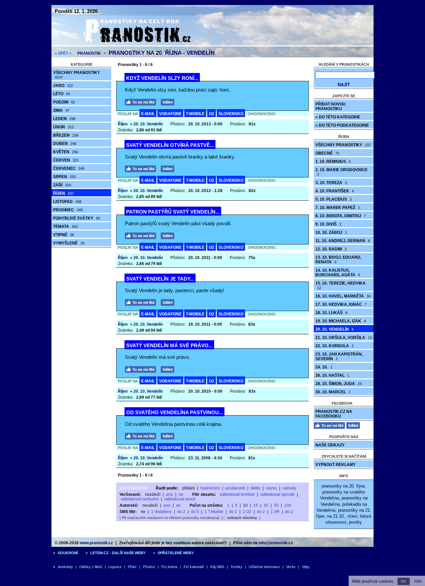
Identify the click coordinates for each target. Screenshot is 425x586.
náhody (289, 488)
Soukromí (68, 553)
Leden (64, 118)
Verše (291, 567)
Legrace (115, 567)
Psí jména (169, 567)
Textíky (236, 567)
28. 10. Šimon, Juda (338, 383)
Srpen (64, 176)
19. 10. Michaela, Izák (340, 321)
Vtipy (306, 567)
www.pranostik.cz (96, 543)
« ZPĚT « (63, 53)
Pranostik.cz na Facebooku (333, 414)
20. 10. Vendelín (334, 329)
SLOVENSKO (230, 113)
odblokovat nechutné (140, 499)
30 (266, 505)
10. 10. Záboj (331, 232)
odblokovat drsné (180, 499)
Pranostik (89, 53)
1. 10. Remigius (333, 161)
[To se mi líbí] (142, 101)
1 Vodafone (161, 511)
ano (169, 494)
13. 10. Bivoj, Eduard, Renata (338, 259)
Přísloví (149, 567)
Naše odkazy (330, 445)
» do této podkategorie (342, 125)
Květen (65, 152)
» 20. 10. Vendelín (146, 124)
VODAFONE (170, 113)
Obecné (327, 153)
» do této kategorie (337, 117)
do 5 (195, 511)
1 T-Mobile (214, 511)
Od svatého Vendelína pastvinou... (174, 412)
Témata (65, 226)
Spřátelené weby (176, 553)
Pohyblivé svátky (76, 218)
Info (418, 581)
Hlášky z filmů (90, 567)
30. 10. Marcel (333, 392)
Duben (64, 143)
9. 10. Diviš (328, 224)
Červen (66, 160)
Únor (63, 127)
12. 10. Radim (331, 249)
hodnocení (210, 488)
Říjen (63, 193)
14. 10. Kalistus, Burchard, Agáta (337, 272)
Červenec (68, 168)
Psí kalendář (194, 567)
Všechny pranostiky (76, 74)
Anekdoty (65, 567)
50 (276, 505)
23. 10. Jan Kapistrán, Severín (339, 356)
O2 (211, 113)
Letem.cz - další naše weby (117, 553)
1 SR (275, 511)
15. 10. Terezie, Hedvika (340, 285)
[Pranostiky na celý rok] (129, 43)
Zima (61, 110)
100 (287, 505)
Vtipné (63, 234)
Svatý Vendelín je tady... (160, 279)
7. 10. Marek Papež (337, 207)
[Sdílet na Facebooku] (169, 101)
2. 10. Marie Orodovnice (341, 171)
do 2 (181, 511)
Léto (61, 94)
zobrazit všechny (242, 518)
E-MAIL (148, 113)
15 (255, 505)
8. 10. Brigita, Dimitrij (340, 216)
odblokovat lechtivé (237, 494)
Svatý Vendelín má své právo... (169, 345)
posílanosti (235, 488)
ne (181, 494)
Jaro (63, 85)
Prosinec (68, 210)
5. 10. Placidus (333, 199)
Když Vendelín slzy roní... (162, 78)
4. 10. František (334, 191)
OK (403, 581)
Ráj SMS (217, 567)
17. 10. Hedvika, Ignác (341, 304)
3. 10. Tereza (331, 182)
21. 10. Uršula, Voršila (343, 337)
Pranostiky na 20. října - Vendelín (161, 53)
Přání (132, 567)
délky (255, 488)
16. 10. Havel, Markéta (343, 296)
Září (62, 185)
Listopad (67, 201)
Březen (65, 135)
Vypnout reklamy (335, 464)
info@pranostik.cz (276, 543)
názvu (271, 488)
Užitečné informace (264, 567)
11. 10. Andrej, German (342, 240)
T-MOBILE (195, 113)
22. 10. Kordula (334, 346)
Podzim (64, 102)
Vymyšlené (68, 243)
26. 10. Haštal (332, 375)
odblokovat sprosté (277, 494)
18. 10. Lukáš (331, 312)
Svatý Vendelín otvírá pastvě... (170, 145)
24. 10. (323, 367)
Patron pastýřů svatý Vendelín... (172, 212)
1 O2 (247, 511)
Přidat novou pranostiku (330, 106)
